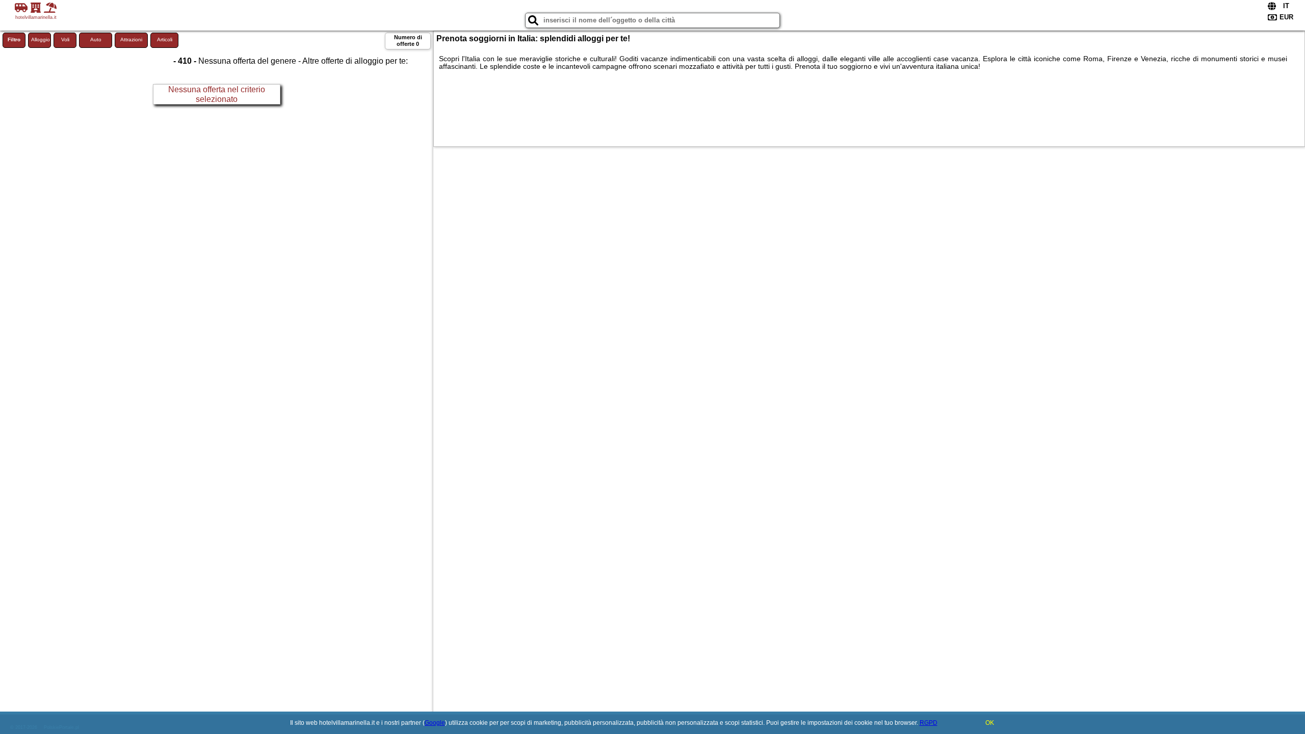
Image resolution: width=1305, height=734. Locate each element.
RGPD (928, 722)
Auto (95, 39)
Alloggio (40, 39)
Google (435, 722)
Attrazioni (131, 39)
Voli (65, 39)
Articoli (164, 39)
